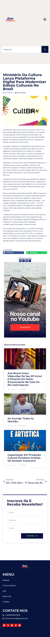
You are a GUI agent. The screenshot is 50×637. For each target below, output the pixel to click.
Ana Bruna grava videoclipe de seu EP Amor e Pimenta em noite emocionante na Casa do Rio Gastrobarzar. (25, 379)
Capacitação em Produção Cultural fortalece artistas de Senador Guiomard (24, 457)
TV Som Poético (9, 586)
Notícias (6, 580)
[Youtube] (26, 260)
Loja (4, 591)
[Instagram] (29, 260)
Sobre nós (7, 596)
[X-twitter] (23, 260)
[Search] (45, 49)
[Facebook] (20, 260)
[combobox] (21, 49)
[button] (45, 19)
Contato (6, 602)
